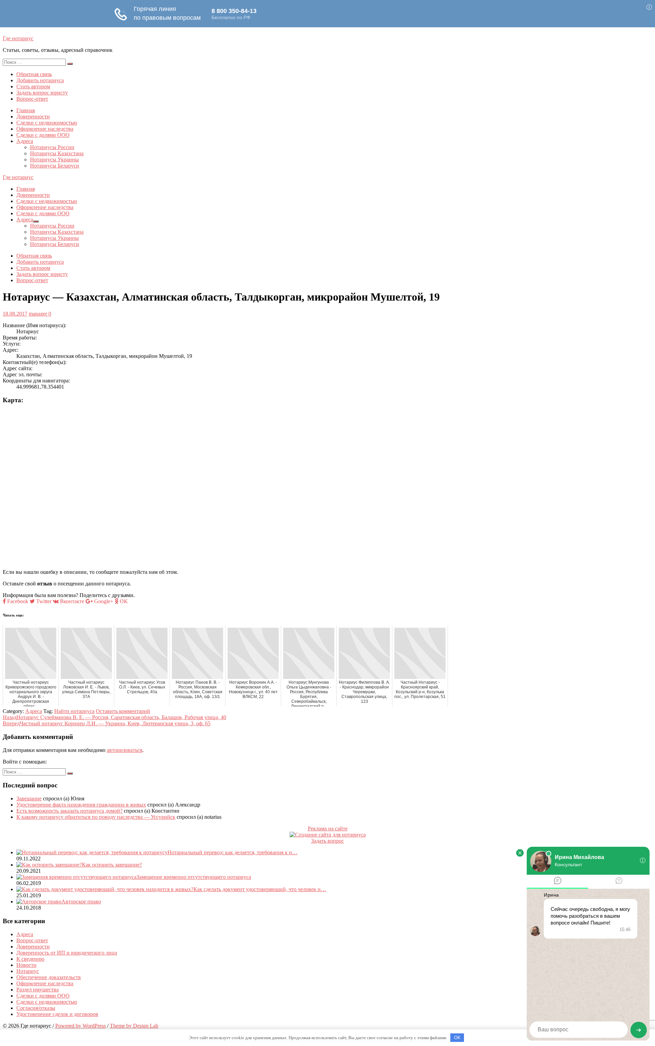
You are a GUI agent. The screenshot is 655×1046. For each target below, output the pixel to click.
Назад (114, 717)
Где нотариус (18, 38)
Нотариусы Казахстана (57, 153)
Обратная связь (34, 74)
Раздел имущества (37, 989)
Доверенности (33, 116)
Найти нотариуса (74, 711)
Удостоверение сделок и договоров (57, 1014)
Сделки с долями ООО (43, 135)
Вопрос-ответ (32, 99)
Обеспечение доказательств (48, 977)
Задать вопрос (327, 841)
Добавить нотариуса (40, 80)
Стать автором (33, 86)
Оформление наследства (44, 129)
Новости (26, 965)
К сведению (30, 959)
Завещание (29, 798)
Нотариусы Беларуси (54, 166)
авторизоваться (124, 750)
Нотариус (27, 971)
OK (457, 1037)
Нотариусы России (52, 147)
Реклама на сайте (328, 828)
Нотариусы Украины (54, 159)
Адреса (24, 141)
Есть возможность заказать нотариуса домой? (69, 811)
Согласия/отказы (35, 1008)
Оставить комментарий (123, 711)
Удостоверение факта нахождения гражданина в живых (81, 805)
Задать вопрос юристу (42, 93)
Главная (25, 110)
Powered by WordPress (80, 1026)
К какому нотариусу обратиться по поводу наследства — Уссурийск (95, 817)
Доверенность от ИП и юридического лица (66, 953)
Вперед (106, 723)
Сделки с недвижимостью (46, 123)
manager (38, 314)
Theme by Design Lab (134, 1026)
